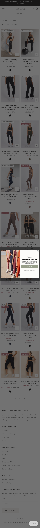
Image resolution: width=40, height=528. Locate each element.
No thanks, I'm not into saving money (29, 270)
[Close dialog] (38, 251)
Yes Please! (29, 266)
